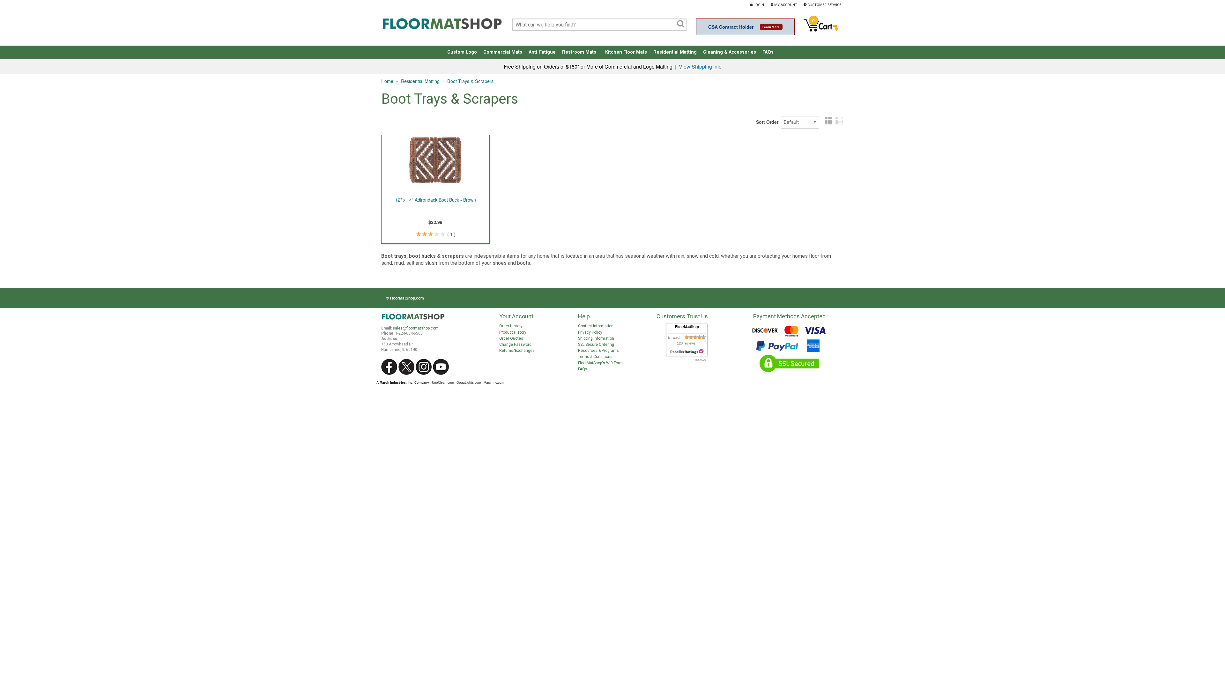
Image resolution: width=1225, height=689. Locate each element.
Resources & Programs (598, 350)
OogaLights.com (469, 382)
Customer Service (823, 5)
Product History (512, 332)
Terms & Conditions (595, 356)
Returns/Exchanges (517, 350)
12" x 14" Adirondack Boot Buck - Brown (435, 200)
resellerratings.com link (687, 351)
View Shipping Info (700, 66)
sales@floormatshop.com (416, 328)
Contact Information (595, 326)
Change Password (515, 344)
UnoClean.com (443, 382)
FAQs (582, 369)
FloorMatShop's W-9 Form (600, 363)
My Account (785, 5)
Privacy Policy (590, 332)
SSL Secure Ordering (596, 344)
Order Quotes (511, 338)
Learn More (771, 27)
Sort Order (767, 122)
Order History (511, 326)
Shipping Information (596, 338)
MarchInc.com (494, 382)
